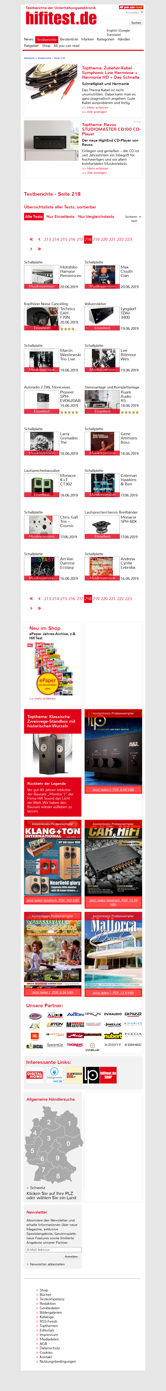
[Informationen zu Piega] (133, 1037)
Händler (124, 39)
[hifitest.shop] (108, 1087)
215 (63, 239)
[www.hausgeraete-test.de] (54, 1087)
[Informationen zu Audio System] (55, 1016)
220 (104, 239)
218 (88, 239)
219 (96, 239)
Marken (87, 39)
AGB (43, 1343)
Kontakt (46, 1357)
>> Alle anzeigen (94, 112)
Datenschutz (50, 1348)
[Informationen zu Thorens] (75, 1047)
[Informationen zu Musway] (92, 1037)
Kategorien (105, 39)
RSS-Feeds (48, 1321)
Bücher (45, 1294)
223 (128, 239)
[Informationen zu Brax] (92, 1016)
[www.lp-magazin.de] (91, 1087)
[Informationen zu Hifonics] (133, 1026)
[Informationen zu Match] (55, 1037)
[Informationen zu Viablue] (92, 1047)
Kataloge (47, 1317)
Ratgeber (31, 45)
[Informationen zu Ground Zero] (92, 1026)
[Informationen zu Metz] (75, 1037)
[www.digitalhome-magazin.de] (34, 1087)
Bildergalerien (51, 1312)
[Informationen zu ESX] (35, 1026)
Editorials (47, 1330)
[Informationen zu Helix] (113, 1026)
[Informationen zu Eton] (55, 1026)
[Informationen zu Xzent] (113, 1047)
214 (55, 239)
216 (71, 239)
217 (80, 239)
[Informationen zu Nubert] (113, 1037)
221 (112, 239)
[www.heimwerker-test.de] (74, 1087)
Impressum (49, 1334)
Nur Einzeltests (60, 216)
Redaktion (48, 1303)
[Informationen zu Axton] (75, 1016)
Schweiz (37, 1187)
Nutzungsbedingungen (58, 1361)
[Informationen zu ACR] (35, 1016)
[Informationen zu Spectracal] (55, 1047)
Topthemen (49, 1325)
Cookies (46, 1352)
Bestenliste (69, 39)
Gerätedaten (50, 1308)
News (29, 39)
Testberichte (47, 39)
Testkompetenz (52, 1299)
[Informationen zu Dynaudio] (113, 1016)
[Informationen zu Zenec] (133, 1047)
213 (47, 239)
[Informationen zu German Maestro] (75, 1026)
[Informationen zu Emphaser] (133, 1016)
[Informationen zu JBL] (35, 1037)
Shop (46, 45)
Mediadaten (49, 1339)
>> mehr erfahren (42, 698)
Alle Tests (34, 216)
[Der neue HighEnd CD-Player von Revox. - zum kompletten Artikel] (53, 149)
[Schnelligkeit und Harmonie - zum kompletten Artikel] (53, 90)
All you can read (66, 45)
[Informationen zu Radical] (35, 1047)
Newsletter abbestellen (47, 1264)
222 (120, 239)
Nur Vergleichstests (96, 216)
